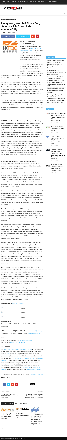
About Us (3, 1)
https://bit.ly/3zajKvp (17, 303)
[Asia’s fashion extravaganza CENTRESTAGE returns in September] (22, 408)
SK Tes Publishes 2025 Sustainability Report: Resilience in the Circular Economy (56, 72)
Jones (4, 32)
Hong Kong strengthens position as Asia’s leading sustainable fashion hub (55, 90)
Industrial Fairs (29, 13)
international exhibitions (21, 358)
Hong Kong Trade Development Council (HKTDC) (18, 349)
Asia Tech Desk (32, 1)
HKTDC (8, 377)
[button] (64, 13)
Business (4, 13)
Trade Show (11, 13)
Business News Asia (37, 374)
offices (8, 353)
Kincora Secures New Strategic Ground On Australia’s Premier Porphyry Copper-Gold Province (34, 396)
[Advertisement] (45, 8)
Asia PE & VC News (42, 1)
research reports (26, 367)
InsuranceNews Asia (52, 1)
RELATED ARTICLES (7, 404)
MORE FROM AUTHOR (21, 404)
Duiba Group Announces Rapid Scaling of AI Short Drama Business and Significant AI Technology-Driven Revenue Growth (55, 64)
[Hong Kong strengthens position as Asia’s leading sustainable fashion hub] (7, 409)
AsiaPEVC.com (10, 1)
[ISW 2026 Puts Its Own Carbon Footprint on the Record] (48, 127)
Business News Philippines (21, 1)
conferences (32, 358)
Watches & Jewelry (11, 19)
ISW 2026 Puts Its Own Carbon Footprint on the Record (57, 128)
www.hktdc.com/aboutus (34, 369)
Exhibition (20, 13)
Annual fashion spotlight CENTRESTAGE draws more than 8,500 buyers (10, 396)
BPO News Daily (5, 3)
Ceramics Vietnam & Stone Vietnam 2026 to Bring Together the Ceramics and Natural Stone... (57, 140)
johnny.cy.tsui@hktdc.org (35, 331)
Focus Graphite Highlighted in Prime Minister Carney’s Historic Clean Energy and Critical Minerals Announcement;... (58, 117)
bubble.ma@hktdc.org (34, 333)
